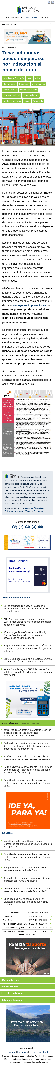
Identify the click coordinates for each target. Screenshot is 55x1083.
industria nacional (12, 95)
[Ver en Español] (52, 2)
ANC (29, 78)
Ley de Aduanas (30, 95)
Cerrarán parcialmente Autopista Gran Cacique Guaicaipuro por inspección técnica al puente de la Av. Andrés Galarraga (28, 770)
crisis (37, 78)
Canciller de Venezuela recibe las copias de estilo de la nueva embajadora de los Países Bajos (27, 783)
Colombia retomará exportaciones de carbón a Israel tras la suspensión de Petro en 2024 (28, 890)
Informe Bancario (10, 986)
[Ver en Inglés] (49, 2)
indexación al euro (28, 90)
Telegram (9, 511)
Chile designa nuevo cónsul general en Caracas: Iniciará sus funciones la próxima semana (26, 902)
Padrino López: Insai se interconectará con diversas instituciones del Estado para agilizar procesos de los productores (27, 746)
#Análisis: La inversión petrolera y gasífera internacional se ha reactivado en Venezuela (27, 758)
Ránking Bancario (10, 980)
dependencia (10, 84)
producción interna (12, 101)
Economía (24, 84)
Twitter (28, 511)
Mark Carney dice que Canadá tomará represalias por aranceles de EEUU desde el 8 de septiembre (28, 844)
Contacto (44, 17)
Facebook (38, 511)
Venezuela (38, 101)
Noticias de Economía (14, 78)
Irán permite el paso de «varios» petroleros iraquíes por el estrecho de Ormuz (26, 869)
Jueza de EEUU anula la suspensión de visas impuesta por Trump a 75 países (27, 879)
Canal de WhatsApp (34, 508)
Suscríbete (31, 17)
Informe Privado (14, 17)
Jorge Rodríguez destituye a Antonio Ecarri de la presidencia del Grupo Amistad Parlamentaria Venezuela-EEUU (27, 733)
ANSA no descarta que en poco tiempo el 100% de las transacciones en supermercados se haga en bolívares (27, 622)
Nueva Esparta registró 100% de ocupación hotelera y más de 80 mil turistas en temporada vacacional (28, 672)
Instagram (19, 511)
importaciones (10, 90)
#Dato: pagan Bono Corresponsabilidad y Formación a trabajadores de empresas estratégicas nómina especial (25, 635)
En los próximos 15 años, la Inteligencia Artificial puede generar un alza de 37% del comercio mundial (26, 609)
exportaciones (38, 84)
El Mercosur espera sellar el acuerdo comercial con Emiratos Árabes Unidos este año (28, 660)
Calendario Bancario (11, 1000)
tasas (26, 101)
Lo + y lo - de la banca (12, 993)
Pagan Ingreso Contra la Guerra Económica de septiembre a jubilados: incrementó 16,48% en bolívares (28, 648)
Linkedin (11, 1052)
